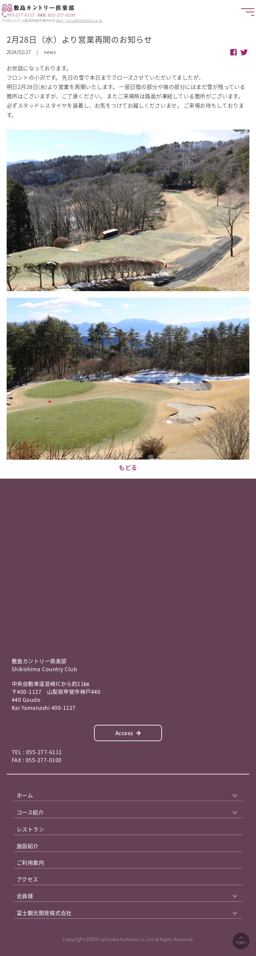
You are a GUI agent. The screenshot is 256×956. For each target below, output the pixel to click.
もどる (128, 467)
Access (124, 733)
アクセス (27, 879)
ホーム (25, 795)
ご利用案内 (30, 862)
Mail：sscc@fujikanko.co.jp (79, 20)
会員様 (25, 896)
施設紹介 (28, 846)
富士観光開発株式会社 (44, 913)
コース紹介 (30, 812)
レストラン (30, 829)
